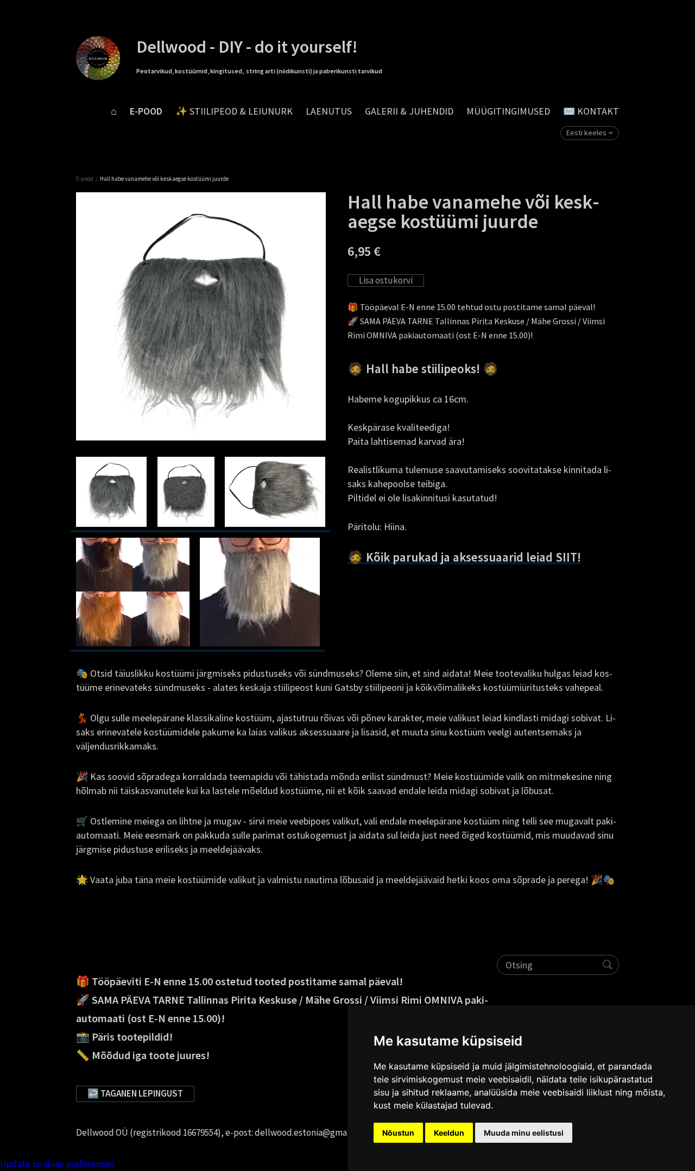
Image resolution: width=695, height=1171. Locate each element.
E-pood (146, 111)
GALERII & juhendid (409, 111)
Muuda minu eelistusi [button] (524, 1132)
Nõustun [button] (398, 1132)
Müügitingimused (508, 111)
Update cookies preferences (57, 1163)
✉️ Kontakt (591, 111)
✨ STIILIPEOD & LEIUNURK (234, 111)
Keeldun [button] (449, 1132)
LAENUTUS (329, 111)
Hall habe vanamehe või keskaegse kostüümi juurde (164, 178)
